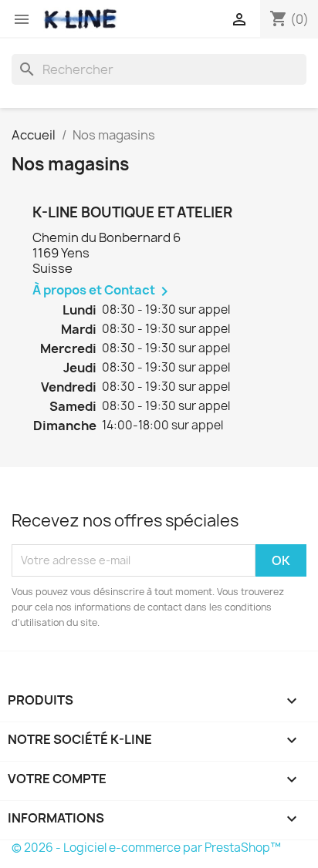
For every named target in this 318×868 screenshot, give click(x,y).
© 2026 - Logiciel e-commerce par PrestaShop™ (146, 847)
